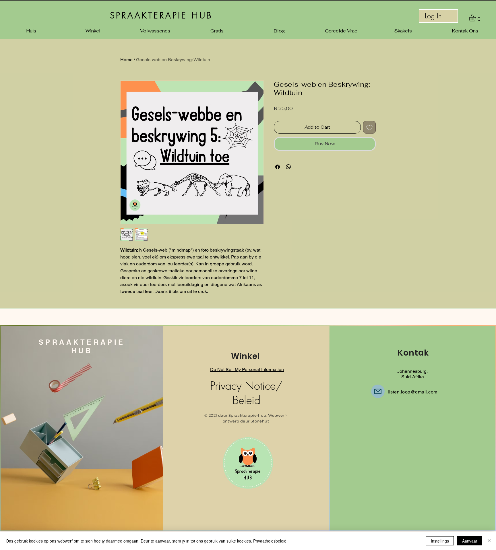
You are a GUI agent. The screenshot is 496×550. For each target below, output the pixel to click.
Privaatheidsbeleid (269, 541)
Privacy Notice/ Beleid (246, 393)
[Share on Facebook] (277, 166)
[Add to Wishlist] (369, 127)
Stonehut (260, 421)
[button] (476, 17)
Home (126, 59)
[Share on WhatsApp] (288, 166)
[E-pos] (378, 391)
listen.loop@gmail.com (412, 392)
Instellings (440, 541)
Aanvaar (469, 541)
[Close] (489, 540)
